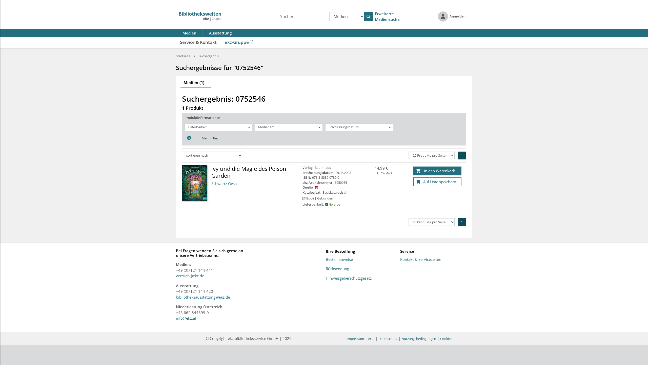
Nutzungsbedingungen (418, 338)
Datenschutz (387, 338)
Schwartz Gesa (224, 183)
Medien (189, 32)
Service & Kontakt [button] (198, 42)
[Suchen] (368, 16)
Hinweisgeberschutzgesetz (349, 278)
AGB (371, 338)
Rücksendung (337, 269)
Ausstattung (220, 32)
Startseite (183, 56)
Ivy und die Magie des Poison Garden (248, 172)
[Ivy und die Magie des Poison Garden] (194, 182)
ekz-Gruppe (237, 42)
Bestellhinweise (339, 259)
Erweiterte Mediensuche (387, 16)
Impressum (355, 338)
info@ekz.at (186, 318)
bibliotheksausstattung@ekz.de (203, 297)
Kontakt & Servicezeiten (420, 259)
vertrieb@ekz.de (190, 275)
